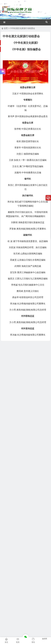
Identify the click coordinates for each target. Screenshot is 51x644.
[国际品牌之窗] (17, 12)
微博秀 (44, 639)
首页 (6, 28)
